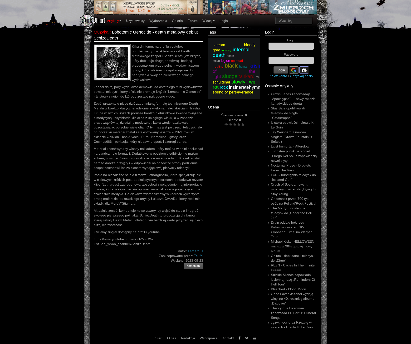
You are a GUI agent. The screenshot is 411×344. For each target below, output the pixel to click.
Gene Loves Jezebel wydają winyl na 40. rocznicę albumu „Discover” (292, 298)
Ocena (213, 107)
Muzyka (101, 32)
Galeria (177, 21)
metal (259, 77)
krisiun (257, 66)
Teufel (198, 256)
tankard (246, 76)
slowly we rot (234, 84)
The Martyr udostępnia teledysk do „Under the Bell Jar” (291, 213)
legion (225, 61)
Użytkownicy (135, 21)
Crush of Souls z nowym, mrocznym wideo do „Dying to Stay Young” (293, 189)
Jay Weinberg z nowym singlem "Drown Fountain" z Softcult (292, 136)
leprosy (226, 50)
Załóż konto (278, 76)
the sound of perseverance (240, 89)
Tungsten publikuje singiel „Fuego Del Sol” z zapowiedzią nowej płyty (294, 155)
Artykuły (113, 21)
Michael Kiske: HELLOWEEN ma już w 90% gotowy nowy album (292, 246)
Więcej (207, 21)
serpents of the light (254, 71)
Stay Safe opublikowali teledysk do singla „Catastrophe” (288, 113)
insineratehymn (244, 87)
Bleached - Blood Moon (288, 289)
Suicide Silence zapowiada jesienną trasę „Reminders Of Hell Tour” (293, 279)
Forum (193, 21)
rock (224, 87)
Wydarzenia (158, 21)
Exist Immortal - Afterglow (290, 146)
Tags (212, 32)
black (231, 66)
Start (158, 338)
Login (224, 21)
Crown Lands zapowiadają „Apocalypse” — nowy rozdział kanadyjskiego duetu (293, 98)
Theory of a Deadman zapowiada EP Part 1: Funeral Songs (293, 312)
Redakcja (188, 338)
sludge (229, 76)
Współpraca (209, 338)
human (243, 66)
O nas (171, 338)
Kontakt (228, 338)
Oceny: (233, 120)
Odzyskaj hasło (301, 76)
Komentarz (193, 266)
